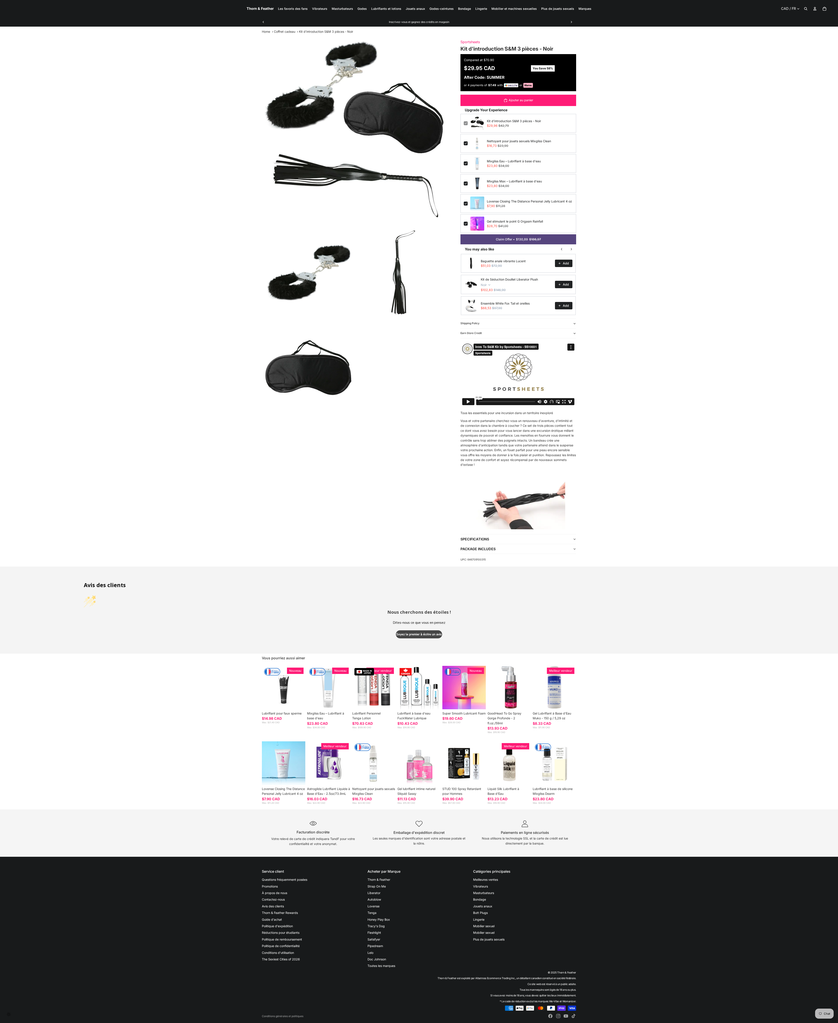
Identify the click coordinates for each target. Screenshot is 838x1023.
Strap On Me (376, 886)
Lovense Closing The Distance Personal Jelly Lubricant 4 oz (529, 201)
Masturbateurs (483, 893)
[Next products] (571, 249)
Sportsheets (470, 42)
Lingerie (478, 919)
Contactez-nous (273, 899)
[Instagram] (558, 1016)
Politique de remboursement (282, 939)
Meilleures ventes (485, 879)
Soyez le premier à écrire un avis (419, 634)
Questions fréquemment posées (284, 879)
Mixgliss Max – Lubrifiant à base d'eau (514, 181)
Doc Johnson (376, 959)
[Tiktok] (573, 1016)
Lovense (373, 906)
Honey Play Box (378, 919)
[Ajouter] (344, 703)
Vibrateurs (480, 886)
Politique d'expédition (277, 926)
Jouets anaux (482, 906)
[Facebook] (550, 1016)
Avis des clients (273, 906)
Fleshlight (374, 932)
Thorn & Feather (378, 879)
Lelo (370, 952)
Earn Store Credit (471, 333)
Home (266, 31)
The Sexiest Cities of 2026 (281, 959)
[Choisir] (298, 702)
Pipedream (375, 946)
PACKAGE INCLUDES (478, 549)
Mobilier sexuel (484, 926)
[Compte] (815, 9)
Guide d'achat (272, 919)
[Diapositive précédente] (263, 22)
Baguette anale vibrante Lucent (503, 261)
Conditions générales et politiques (282, 1016)
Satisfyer (373, 939)
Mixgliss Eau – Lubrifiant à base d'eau (514, 161)
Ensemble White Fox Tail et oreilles (505, 303)
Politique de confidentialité (281, 946)
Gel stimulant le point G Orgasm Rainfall (515, 221)
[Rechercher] (806, 9)
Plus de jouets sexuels (489, 939)
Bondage (479, 899)
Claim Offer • (518, 239)
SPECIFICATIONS (474, 539)
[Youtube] (565, 1016)
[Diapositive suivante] (571, 22)
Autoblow (374, 899)
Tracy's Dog (376, 926)
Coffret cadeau (284, 31)
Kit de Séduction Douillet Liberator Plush (509, 279)
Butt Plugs (480, 913)
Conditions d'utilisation (278, 952)
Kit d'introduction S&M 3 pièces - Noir (514, 121)
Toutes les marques (381, 966)
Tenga (371, 913)
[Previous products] (562, 249)
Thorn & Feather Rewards (280, 913)
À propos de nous (274, 893)
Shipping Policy (469, 323)
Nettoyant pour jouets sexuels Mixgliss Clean (519, 141)
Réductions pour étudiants (280, 932)
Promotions (270, 886)
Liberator (373, 893)
